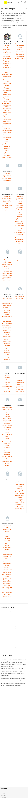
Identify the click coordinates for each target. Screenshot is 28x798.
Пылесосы (6, 567)
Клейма (5, 420)
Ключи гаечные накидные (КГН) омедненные (7, 307)
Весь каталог (26, 8)
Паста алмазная (20, 54)
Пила (10, 440)
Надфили (7, 432)
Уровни (23, 228)
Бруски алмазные (19, 43)
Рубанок (9, 201)
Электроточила (7, 590)
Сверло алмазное (19, 56)
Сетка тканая (19, 389)
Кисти (16, 491)
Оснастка (7, 481)
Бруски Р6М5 (7, 259)
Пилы (4, 201)
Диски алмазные (19, 45)
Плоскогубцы (7, 443)
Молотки (8, 427)
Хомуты (22, 508)
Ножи (10, 434)
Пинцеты (4, 441)
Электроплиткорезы (7, 587)
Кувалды (4, 425)
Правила (17, 501)
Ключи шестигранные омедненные (7, 336)
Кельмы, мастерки (19, 490)
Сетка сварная (19, 388)
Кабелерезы (7, 416)
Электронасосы (7, 578)
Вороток (10, 409)
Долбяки (7, 260)
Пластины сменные (7, 271)
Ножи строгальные (7, 209)
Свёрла (4, 279)
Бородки (4, 409)
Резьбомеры (19, 219)
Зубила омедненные (7, 298)
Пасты (4, 144)
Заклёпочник (7, 412)
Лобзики (7, 543)
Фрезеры (7, 571)
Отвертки (5, 440)
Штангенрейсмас (19, 236)
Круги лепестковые (7, 74)
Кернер (4, 418)
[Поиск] (21, 2)
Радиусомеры (19, 218)
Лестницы (21, 491)
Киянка (9, 418)
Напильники (5, 434)
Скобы (22, 221)
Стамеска (7, 207)
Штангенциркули (19, 237)
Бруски (7, 45)
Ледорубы (19, 497)
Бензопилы (7, 177)
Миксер (22, 493)
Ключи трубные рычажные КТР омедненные (7, 330)
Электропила (7, 585)
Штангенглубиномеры (19, 232)
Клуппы (4, 264)
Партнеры (3, 797)
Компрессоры (7, 538)
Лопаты (17, 493)
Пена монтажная (19, 495)
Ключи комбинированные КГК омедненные (7, 316)
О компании (4, 791)
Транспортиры (19, 234)
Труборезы (7, 452)
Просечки (7, 445)
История (3, 793)
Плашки (4, 273)
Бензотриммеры (7, 180)
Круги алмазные (20, 51)
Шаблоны (19, 230)
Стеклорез (7, 447)
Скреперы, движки (19, 502)
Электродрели (7, 572)
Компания (4, 788)
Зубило (7, 414)
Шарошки (9, 144)
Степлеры (7, 449)
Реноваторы (5, 569)
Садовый (22, 501)
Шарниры (7, 465)
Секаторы (17, 481)
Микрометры (19, 209)
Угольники (17, 228)
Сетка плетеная (19, 386)
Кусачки (10, 425)
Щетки (22, 510)
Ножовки (7, 438)
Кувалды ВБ (7, 339)
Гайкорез (4, 411)
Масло (9, 178)
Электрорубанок (7, 589)
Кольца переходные (7, 198)
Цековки (9, 280)
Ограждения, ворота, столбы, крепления (19, 378)
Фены (10, 569)
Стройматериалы (19, 504)
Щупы (19, 243)
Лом (4, 427)
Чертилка (7, 463)
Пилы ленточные (7, 270)
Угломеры (19, 227)
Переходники (7, 560)
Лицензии (3, 795)
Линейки (19, 203)
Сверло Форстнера (7, 205)
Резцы (10, 275)
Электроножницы (7, 583)
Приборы (19, 216)
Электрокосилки (7, 581)
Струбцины (7, 450)
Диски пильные (7, 196)
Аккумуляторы (7, 529)
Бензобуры (7, 173)
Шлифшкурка (7, 148)
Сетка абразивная (6, 157)
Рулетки (17, 221)
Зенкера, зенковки (6, 262)
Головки (10, 411)
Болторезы (9, 407)
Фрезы (4, 280)
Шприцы (7, 458)
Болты (17, 259)
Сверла (7, 203)
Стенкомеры (20, 223)
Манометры (20, 207)
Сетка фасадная (20, 391)
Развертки (4, 275)
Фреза (7, 210)
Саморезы (19, 260)
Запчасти (4, 178)
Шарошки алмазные (20, 58)
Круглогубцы (7, 423)
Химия (17, 508)
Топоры (21, 506)
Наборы (7, 268)
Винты (21, 259)
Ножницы (7, 436)
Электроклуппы (7, 580)
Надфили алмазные (19, 53)
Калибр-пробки (19, 205)
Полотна (9, 273)
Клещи (9, 420)
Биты (3, 407)
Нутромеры (19, 214)
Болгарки (7, 531)
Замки (22, 481)
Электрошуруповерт (7, 592)
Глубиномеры (19, 196)
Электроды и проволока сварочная (7, 389)
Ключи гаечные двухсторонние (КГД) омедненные (7, 301)
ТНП (17, 506)
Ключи (7, 422)
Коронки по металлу (7, 266)
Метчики (9, 264)
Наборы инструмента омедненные (7, 350)
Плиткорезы (20, 499)
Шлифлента (7, 146)
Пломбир (10, 441)
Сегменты (9, 279)
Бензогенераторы (7, 175)
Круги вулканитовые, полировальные (7, 56)
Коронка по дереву (7, 200)
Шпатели (17, 510)
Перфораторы (7, 561)
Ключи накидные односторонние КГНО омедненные (7, 321)
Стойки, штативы (19, 225)
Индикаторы (20, 198)
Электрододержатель (7, 386)
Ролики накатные (7, 277)
